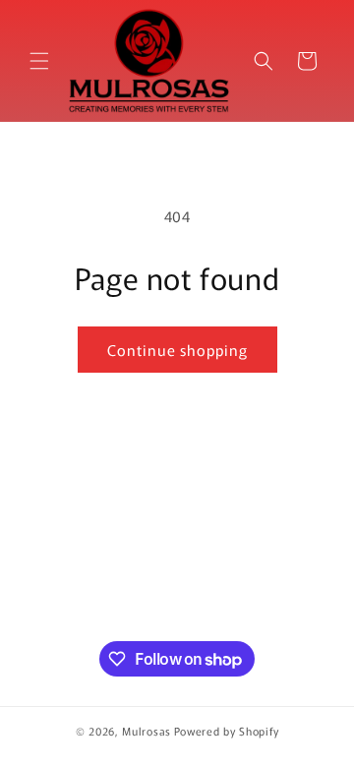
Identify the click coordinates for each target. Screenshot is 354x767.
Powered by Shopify (226, 730)
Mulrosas (146, 730)
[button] (39, 61)
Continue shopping (177, 349)
